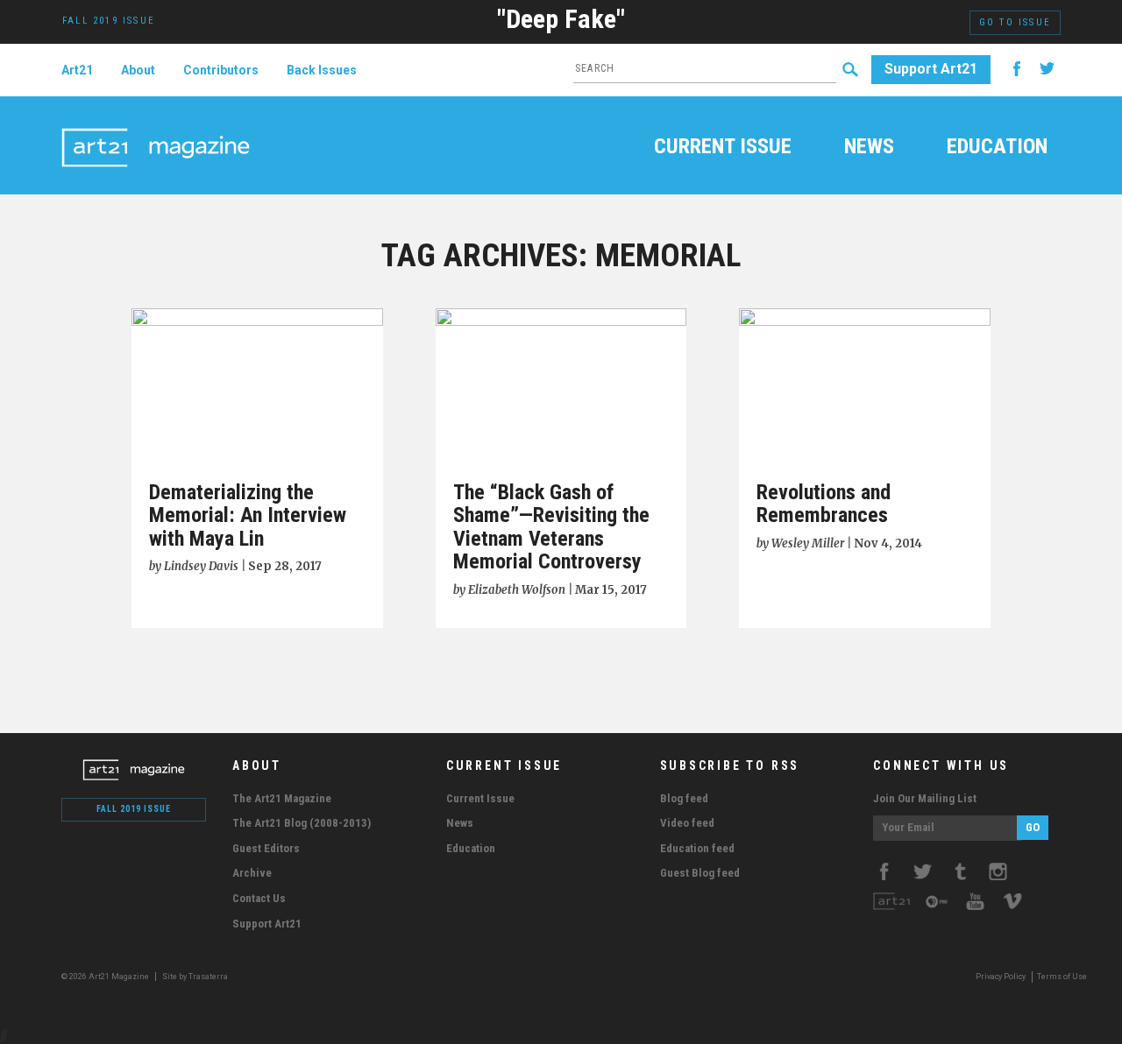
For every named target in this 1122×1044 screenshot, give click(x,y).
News (869, 148)
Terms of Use (1062, 976)
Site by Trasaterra (195, 976)
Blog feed (684, 798)
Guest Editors (266, 848)
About (138, 70)
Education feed (697, 848)
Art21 (77, 70)
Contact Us (259, 898)
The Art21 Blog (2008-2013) (301, 822)
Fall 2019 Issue (133, 809)
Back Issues (322, 70)
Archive (252, 872)
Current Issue (723, 148)
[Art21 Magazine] (155, 127)
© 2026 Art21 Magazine (106, 976)
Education (997, 148)
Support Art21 (930, 68)
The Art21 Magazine (281, 798)
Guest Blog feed (700, 872)
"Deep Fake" (561, 19)
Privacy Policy (1001, 976)
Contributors (221, 70)
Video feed (687, 822)
